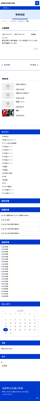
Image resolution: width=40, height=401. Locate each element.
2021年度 (5, 259)
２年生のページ (7, 150)
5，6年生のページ (8, 193)
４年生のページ (7, 157)
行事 (4, 177)
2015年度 (5, 274)
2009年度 (5, 289)
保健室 (5, 170)
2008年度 (5, 291)
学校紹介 (6, 136)
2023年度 (5, 254)
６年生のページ (7, 163)
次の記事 (33, 65)
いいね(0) (35, 49)
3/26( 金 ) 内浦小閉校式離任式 (10, 224)
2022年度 (5, 257)
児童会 (5, 167)
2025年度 (5, 249)
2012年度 (5, 281)
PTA (4, 183)
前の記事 (7, 65)
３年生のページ (7, 153)
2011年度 (5, 284)
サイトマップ (7, 394)
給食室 (5, 180)
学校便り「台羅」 (7, 173)
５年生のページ (7, 160)
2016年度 (5, 271)
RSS (5, 366)
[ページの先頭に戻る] (37, 398)
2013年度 (5, 279)
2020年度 (5, 261)
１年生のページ (7, 147)
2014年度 (5, 276)
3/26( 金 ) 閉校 (5, 220)
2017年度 (5, 269)
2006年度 (5, 296)
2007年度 (5, 294)
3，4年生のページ (8, 190)
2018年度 (5, 266)
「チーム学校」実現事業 (9, 143)
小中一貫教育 (7, 187)
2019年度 (5, 264)
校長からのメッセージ (9, 140)
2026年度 (5, 247)
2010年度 (5, 286)
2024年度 (5, 252)
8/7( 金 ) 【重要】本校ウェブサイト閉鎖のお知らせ (15, 215)
